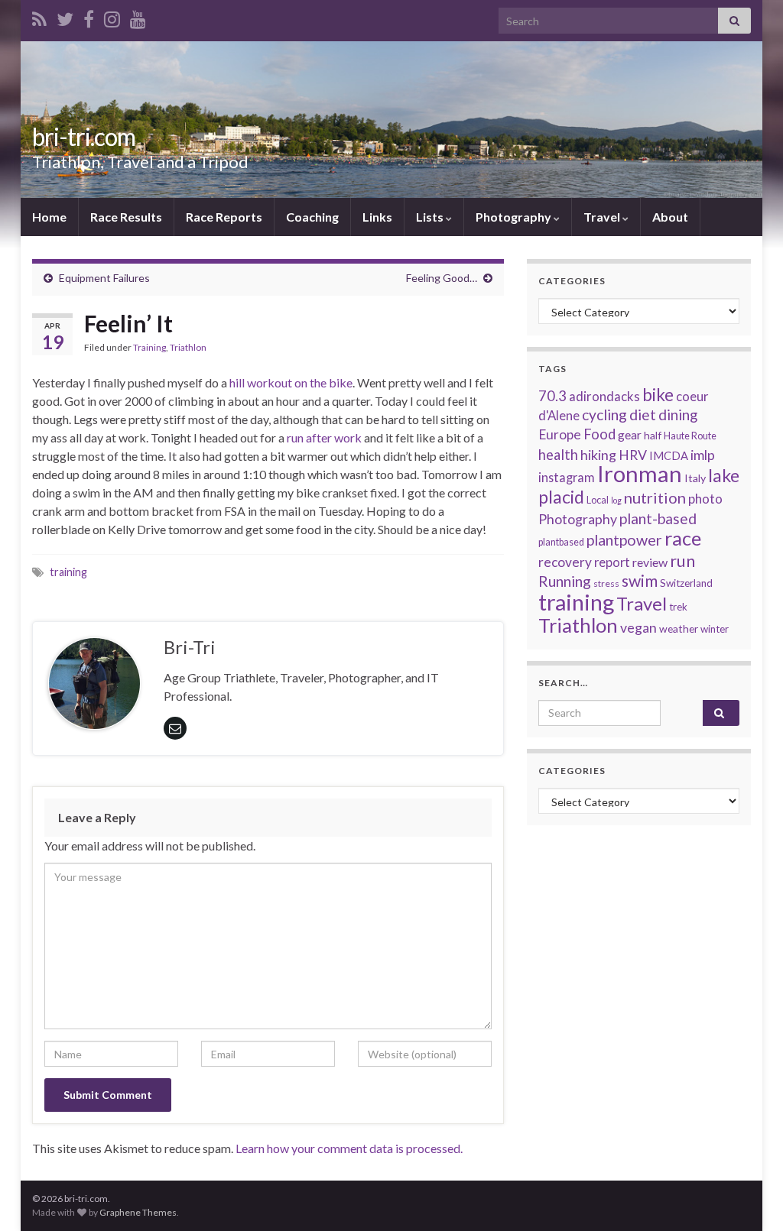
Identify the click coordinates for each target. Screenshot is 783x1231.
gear (630, 435)
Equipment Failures (104, 277)
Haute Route (690, 436)
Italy (695, 477)
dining (677, 414)
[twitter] (65, 16)
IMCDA (668, 455)
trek (678, 607)
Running (564, 581)
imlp (702, 454)
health (558, 454)
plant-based (658, 518)
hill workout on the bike (291, 382)
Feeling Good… (441, 277)
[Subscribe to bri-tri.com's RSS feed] (39, 16)
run (682, 561)
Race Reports (224, 216)
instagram (566, 477)
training (68, 571)
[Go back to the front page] (391, 119)
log (616, 500)
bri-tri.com (83, 136)
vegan (638, 627)
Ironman (639, 473)
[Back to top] (748, 1197)
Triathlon (188, 347)
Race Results (126, 216)
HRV (633, 454)
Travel (602, 216)
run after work (324, 437)
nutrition (655, 497)
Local (597, 500)
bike (658, 394)
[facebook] (88, 16)
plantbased (561, 542)
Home (49, 216)
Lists (431, 216)
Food (599, 434)
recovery (565, 562)
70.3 (552, 395)
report (612, 562)
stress (606, 583)
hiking (598, 454)
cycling (604, 414)
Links (377, 216)
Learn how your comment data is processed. (349, 1148)
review (650, 562)
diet (642, 414)
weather (678, 628)
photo (705, 499)
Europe (559, 434)
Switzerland (686, 583)
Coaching (312, 216)
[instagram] (112, 16)
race (682, 537)
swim (640, 581)
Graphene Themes (138, 1212)
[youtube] (138, 16)
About (670, 216)
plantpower (624, 540)
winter (714, 629)
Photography (515, 216)
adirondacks (604, 396)
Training (149, 347)
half (652, 435)
